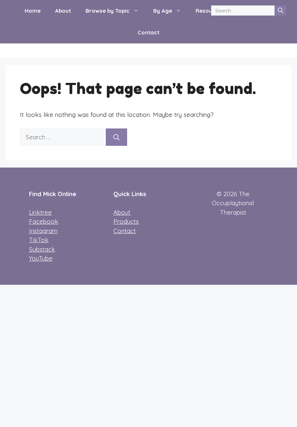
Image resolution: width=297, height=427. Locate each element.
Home (33, 10)
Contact (148, 32)
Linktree (40, 212)
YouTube (41, 258)
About (63, 10)
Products (126, 221)
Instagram (43, 230)
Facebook (43, 221)
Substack (42, 249)
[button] (138, 11)
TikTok (39, 240)
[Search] (280, 10)
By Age (162, 10)
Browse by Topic (107, 10)
